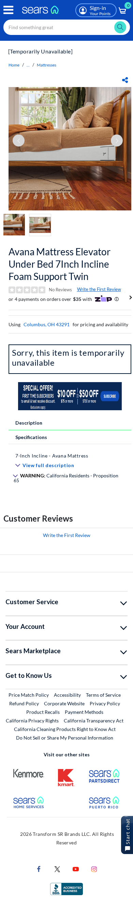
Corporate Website (64, 703)
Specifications (31, 437)
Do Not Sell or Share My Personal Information (64, 738)
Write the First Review (99, 289)
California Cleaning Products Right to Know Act (65, 729)
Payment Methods (84, 712)
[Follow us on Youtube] (76, 868)
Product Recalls (43, 712)
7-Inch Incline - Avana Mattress (51, 456)
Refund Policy (24, 703)
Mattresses (46, 65)
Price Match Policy (29, 695)
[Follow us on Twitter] (57, 868)
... (28, 65)
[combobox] (66, 27)
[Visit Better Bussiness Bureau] (66, 888)
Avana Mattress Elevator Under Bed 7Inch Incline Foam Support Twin (59, 264)
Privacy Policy (105, 703)
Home (14, 65)
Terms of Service (103, 695)
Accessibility (67, 695)
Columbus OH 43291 (47, 324)
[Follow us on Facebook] (39, 868)
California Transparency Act (93, 720)
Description (28, 423)
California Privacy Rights (32, 720)
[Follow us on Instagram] (94, 868)
